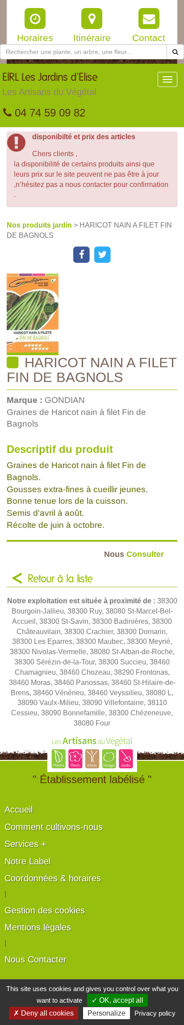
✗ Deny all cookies (43, 1013)
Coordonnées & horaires (52, 878)
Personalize (106, 1013)
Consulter (134, 554)
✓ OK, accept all (117, 1000)
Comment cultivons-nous (53, 827)
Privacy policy (155, 1013)
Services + (25, 844)
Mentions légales (37, 927)
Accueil (18, 809)
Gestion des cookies (44, 910)
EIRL (50, 84)
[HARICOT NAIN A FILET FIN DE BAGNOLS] (95, 314)
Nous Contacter (35, 959)
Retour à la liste (60, 579)
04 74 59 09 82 (48, 113)
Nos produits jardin (40, 225)
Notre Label (27, 861)
